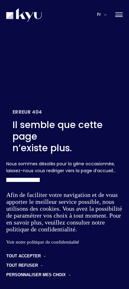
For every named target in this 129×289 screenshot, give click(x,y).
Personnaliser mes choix (36, 274)
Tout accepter (23, 256)
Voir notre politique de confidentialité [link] (42, 242)
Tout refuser (22, 265)
